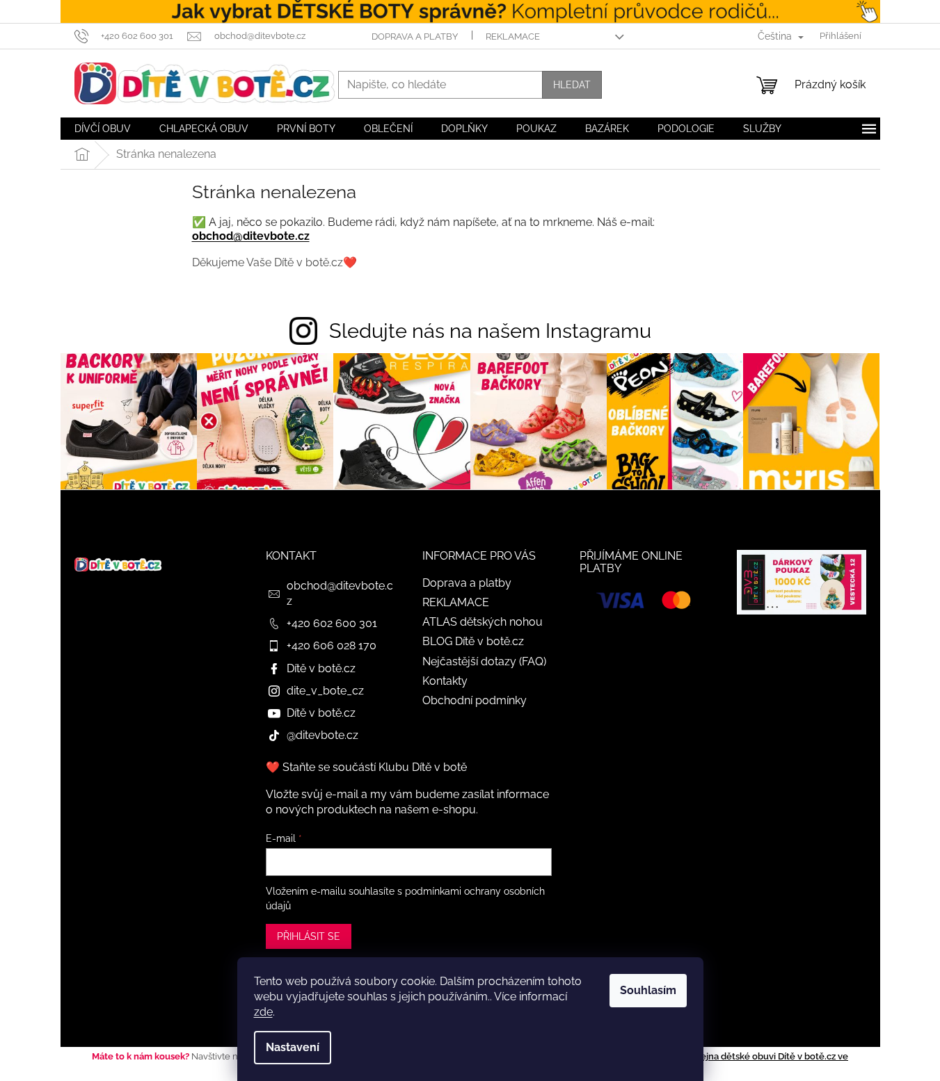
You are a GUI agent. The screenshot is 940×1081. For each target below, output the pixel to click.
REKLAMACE (513, 36)
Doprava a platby (415, 36)
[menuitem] (103, 128)
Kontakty (445, 681)
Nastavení (292, 1047)
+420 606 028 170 (331, 645)
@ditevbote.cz (322, 735)
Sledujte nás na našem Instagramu (490, 331)
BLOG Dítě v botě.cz (473, 641)
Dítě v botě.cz (321, 668)
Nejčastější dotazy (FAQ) (484, 661)
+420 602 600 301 (332, 623)
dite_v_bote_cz (325, 690)
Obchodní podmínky (474, 700)
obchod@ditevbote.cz (251, 236)
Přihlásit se (308, 936)
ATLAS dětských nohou (482, 621)
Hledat (572, 84)
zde (263, 1011)
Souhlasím (648, 990)
